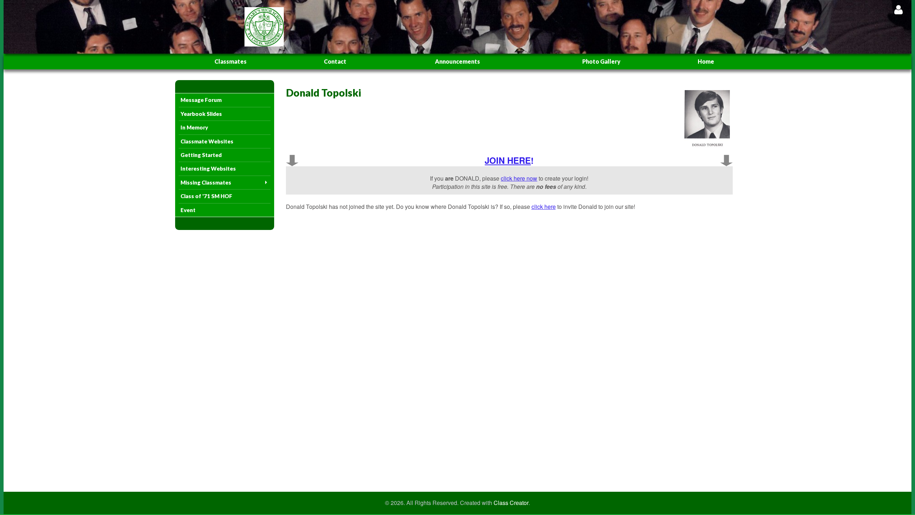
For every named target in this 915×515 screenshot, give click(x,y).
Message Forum (201, 100)
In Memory (194, 127)
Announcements (457, 61)
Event (188, 210)
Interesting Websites (208, 168)
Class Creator (511, 503)
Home (706, 61)
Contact (335, 61)
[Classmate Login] (898, 9)
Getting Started (201, 155)
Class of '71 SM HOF (206, 196)
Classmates (230, 61)
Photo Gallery (601, 61)
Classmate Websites (206, 141)
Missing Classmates (205, 182)
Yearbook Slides (201, 114)
